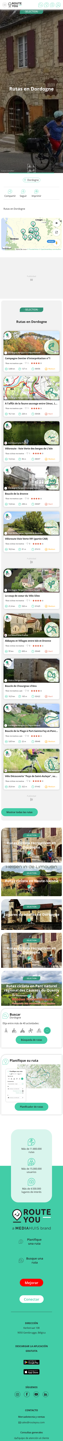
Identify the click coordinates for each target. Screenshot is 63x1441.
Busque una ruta (34, 1260)
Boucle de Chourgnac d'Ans (21, 686)
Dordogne (33, 180)
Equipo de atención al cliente (33, 1438)
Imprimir (36, 196)
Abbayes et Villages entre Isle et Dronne (28, 640)
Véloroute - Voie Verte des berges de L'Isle (29, 448)
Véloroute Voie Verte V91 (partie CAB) (26, 538)
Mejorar (31, 1282)
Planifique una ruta (34, 1242)
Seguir (23, 196)
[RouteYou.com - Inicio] (15, 4)
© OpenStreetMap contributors (50, 249)
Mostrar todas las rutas (19, 812)
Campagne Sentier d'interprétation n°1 (27, 358)
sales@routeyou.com (33, 1422)
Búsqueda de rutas (31, 1039)
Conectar (31, 1299)
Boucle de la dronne (16, 493)
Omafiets (10, 171)
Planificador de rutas (31, 1106)
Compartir (10, 196)
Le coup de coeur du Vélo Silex (22, 595)
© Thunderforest (33, 249)
